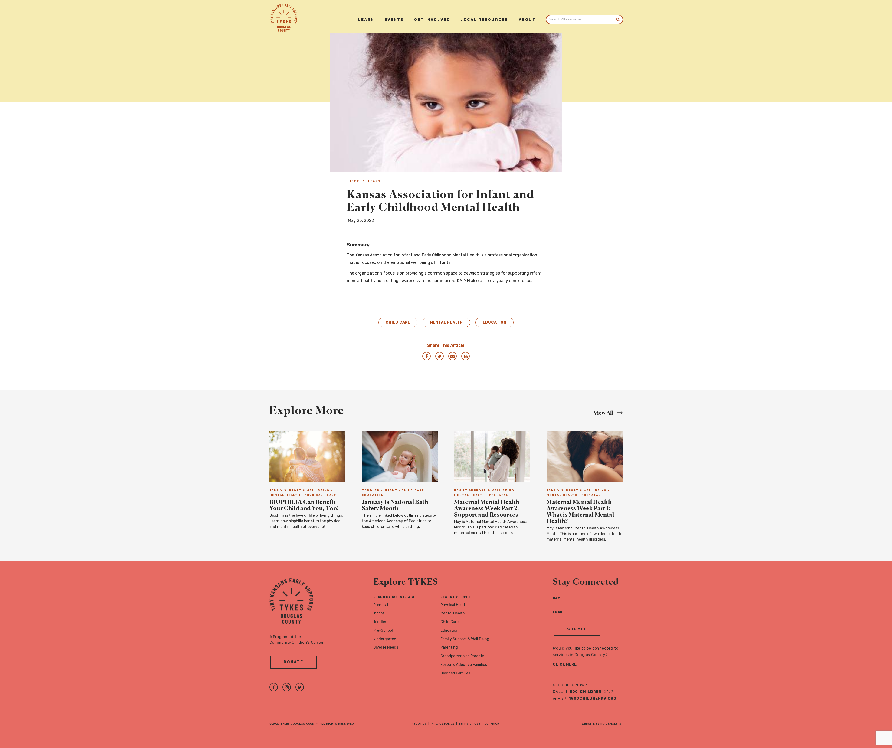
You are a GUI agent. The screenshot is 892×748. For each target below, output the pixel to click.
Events (394, 19)
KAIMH (463, 280)
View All (608, 412)
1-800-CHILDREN (583, 691)
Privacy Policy (443, 723)
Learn (366, 19)
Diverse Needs (385, 647)
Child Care (398, 322)
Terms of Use (469, 723)
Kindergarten (384, 639)
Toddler (379, 622)
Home (354, 181)
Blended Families (455, 673)
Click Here (565, 664)
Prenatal (380, 605)
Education (494, 322)
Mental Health (446, 322)
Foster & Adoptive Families (463, 664)
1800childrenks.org (593, 698)
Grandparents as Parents (462, 656)
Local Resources (484, 19)
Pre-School (383, 630)
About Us (419, 723)
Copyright (493, 723)
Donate (293, 662)
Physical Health (454, 605)
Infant (378, 613)
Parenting (449, 647)
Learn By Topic (455, 597)
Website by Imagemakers (602, 723)
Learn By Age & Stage (394, 597)
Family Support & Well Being (464, 639)
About (527, 19)
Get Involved (432, 19)
